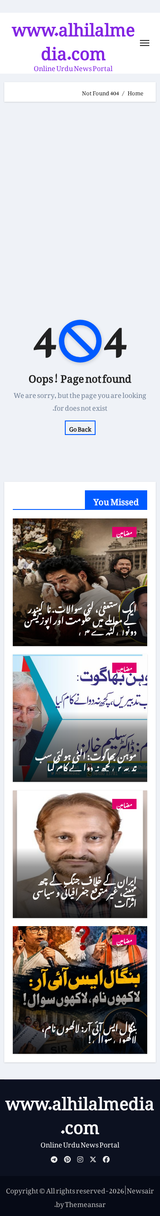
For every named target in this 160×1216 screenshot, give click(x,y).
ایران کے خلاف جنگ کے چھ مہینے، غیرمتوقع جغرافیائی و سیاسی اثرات (85, 890)
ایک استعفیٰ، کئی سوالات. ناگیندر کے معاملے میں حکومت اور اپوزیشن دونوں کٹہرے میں (80, 618)
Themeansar (85, 1202)
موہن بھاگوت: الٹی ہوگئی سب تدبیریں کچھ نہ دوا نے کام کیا (86, 759)
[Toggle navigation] (144, 43)
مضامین (124, 532)
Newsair (140, 1189)
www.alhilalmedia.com (73, 37)
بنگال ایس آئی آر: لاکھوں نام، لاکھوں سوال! (89, 1031)
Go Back (80, 428)
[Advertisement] (80, 194)
